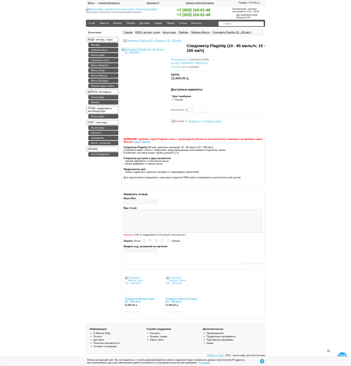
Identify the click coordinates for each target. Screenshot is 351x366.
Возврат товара (158, 336)
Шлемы (95, 102)
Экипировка (97, 138)
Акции (210, 343)
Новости (104, 23)
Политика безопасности (106, 343)
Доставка (144, 23)
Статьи (183, 23)
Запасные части (100, 60)
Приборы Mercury (200, 32)
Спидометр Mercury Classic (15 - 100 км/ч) (181, 300)
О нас (92, 23)
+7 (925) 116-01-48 (193, 10)
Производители (215, 333)
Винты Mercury (99, 75)
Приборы (183, 32)
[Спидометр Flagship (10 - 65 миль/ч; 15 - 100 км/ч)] (153, 40)
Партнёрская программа (220, 339)
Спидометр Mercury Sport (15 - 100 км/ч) (139, 300)
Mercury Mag (217, 355)
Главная (128, 32)
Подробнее (204, 362)
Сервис (158, 23)
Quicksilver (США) (199, 59)
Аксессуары (97, 55)
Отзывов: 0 (194, 121)
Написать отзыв (213, 121)
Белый (179, 99)
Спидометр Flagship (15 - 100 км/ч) (232, 32)
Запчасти (96, 132)
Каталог (117, 23)
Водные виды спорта (102, 85)
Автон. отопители (100, 143)
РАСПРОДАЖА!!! (100, 154)
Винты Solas (98, 70)
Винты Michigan (99, 80)
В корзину (133, 309)
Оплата (131, 23)
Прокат (171, 23)
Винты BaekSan (99, 65)
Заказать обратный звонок (200, 3)
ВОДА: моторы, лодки (147, 32)
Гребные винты (99, 50)
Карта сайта (156, 339)
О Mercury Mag (101, 333)
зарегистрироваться (109, 3)
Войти (91, 3)
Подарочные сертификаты (221, 336)
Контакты (196, 23)
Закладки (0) (152, 3)
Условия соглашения (104, 346)
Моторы (95, 45)
